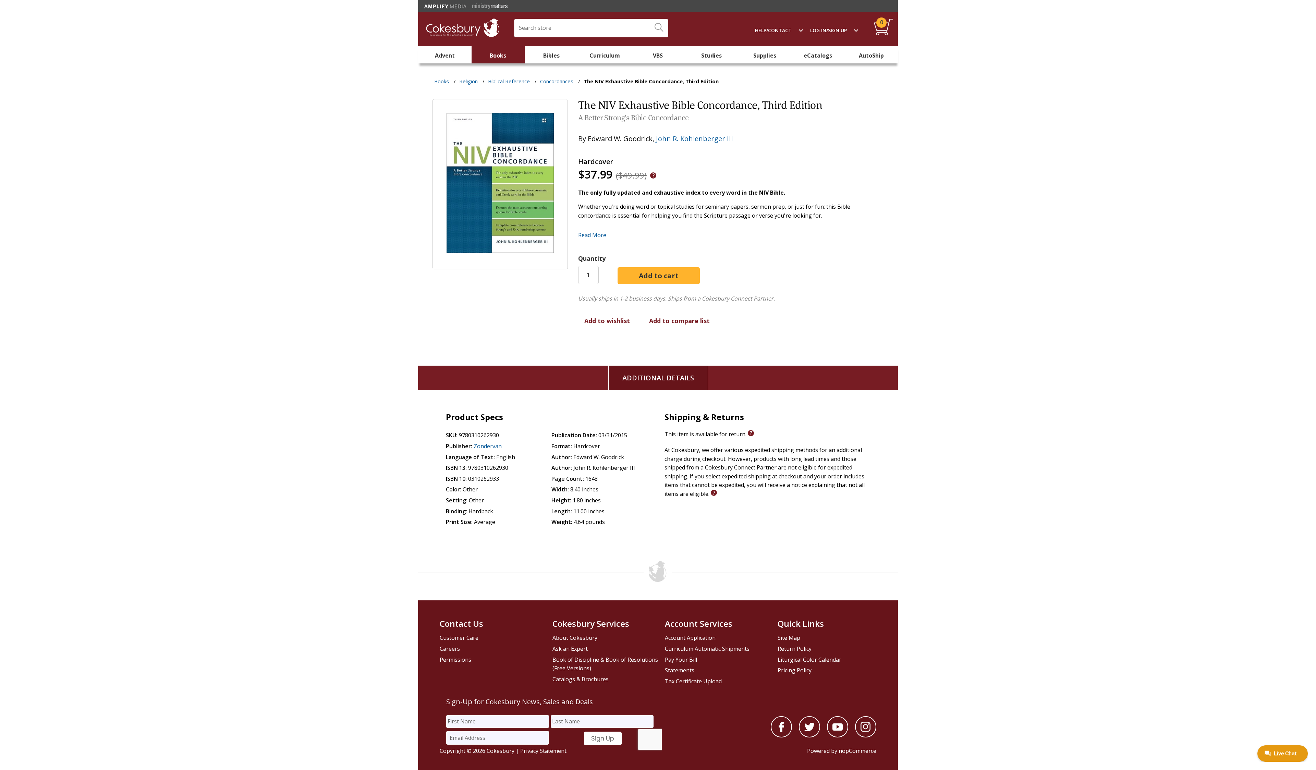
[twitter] (809, 735)
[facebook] (781, 735)
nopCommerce (857, 751)
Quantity (592, 258)
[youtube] (837, 735)
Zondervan (488, 446)
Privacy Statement (543, 751)
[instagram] (865, 735)
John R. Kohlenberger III (694, 138)
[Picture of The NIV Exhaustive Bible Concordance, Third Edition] (500, 264)
